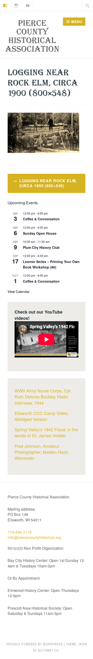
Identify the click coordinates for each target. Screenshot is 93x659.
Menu (76, 21)
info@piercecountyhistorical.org (34, 537)
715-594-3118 (19, 532)
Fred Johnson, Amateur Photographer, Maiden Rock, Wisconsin (42, 452)
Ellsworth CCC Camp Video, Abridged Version (42, 416)
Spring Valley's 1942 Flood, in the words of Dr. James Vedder (46, 432)
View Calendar (19, 291)
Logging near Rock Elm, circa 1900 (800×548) (48, 183)
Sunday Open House (40, 233)
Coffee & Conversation (41, 218)
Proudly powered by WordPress (34, 644)
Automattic (48, 650)
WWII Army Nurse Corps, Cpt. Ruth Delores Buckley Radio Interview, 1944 (43, 396)
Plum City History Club (41, 247)
